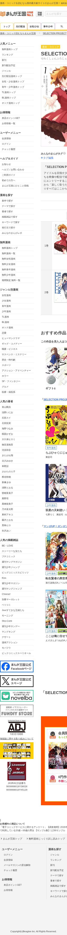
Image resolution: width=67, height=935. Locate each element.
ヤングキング (8, 631)
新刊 (4, 60)
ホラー (5, 376)
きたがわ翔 (7, 455)
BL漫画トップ (9, 97)
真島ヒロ (6, 525)
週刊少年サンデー (11, 626)
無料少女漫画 (8, 264)
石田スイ (6, 418)
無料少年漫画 (8, 275)
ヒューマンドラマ (11, 338)
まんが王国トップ (12, 838)
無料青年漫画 (8, 269)
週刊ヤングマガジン (12, 562)
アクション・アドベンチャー (16, 370)
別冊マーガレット (11, 599)
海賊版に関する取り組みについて (17, 738)
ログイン (6, 144)
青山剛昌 (6, 407)
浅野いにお (7, 412)
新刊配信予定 (8, 65)
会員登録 (6, 138)
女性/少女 (34, 26)
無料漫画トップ (9, 49)
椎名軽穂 (6, 477)
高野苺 (5, 498)
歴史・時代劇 (8, 360)
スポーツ (6, 365)
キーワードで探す (11, 222)
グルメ (5, 386)
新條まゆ (6, 482)
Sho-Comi (7, 621)
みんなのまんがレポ (12, 233)
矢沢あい (6, 530)
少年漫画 (6, 311)
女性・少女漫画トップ (13, 81)
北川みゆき (7, 461)
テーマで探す (8, 206)
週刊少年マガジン (11, 583)
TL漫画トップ (9, 92)
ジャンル (6, 71)
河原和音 (6, 450)
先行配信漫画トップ (12, 76)
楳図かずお (7, 434)
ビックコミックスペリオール (16, 653)
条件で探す (7, 200)
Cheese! (6, 594)
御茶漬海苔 (7, 444)
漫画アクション (9, 642)
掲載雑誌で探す (9, 217)
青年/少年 (48, 26)
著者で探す (7, 211)
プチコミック (8, 556)
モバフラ (6, 648)
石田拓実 (6, 423)
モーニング (7, 615)
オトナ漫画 (7, 327)
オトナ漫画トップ (11, 103)
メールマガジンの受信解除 (17, 865)
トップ (6, 26)
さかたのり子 (8, 471)
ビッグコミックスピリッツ (15, 572)
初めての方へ (8, 180)
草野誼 (5, 466)
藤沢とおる (7, 520)
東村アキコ (7, 514)
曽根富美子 (7, 493)
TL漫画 (5, 316)
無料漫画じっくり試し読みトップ (47, 838)
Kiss (4, 578)
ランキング (7, 54)
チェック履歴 (8, 149)
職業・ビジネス (9, 349)
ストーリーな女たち (12, 551)
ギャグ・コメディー (12, 343)
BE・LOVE (7, 545)
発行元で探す (8, 227)
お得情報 (8, 890)
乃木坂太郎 (7, 509)
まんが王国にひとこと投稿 (15, 185)
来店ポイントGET (11, 118)
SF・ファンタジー (11, 381)
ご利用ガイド (8, 175)
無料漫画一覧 (8, 253)
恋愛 (4, 333)
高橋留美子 (7, 504)
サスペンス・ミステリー (14, 354)
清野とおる (7, 487)
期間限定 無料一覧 (11, 280)
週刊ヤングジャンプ (12, 588)
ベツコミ (6, 605)
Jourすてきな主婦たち (13, 610)
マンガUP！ (51, 526)
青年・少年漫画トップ (13, 87)
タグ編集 (48, 157)
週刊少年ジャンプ (11, 567)
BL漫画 (5, 322)
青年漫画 (6, 306)
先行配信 (20, 26)
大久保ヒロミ (8, 439)
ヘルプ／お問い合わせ (13, 169)
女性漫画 (6, 295)
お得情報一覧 (8, 123)
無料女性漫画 (8, 258)
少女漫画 (6, 300)
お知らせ (6, 164)
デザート (6, 637)
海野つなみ (7, 428)
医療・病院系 (8, 392)
